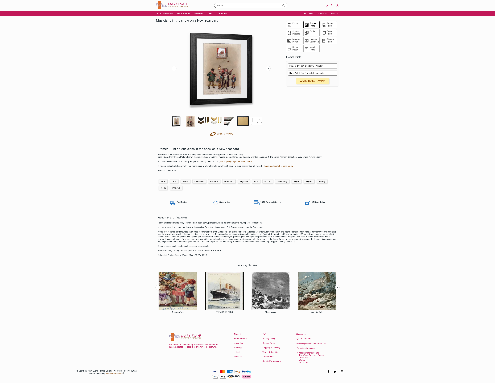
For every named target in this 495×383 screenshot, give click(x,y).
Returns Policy (269, 343)
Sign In (334, 13)
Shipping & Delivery (271, 347)
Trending (198, 13)
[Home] (172, 8)
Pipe (256, 181)
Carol (174, 181)
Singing (322, 181)
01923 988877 (305, 338)
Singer (296, 181)
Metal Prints (268, 356)
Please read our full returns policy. (278, 166)
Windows (176, 188)
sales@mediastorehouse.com (312, 343)
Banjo (163, 181)
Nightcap (244, 181)
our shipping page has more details (236, 161)
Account (308, 13)
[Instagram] (342, 373)
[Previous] (174, 68)
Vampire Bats (317, 312)
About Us (222, 13)
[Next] (268, 68)
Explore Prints (165, 13)
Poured (267, 181)
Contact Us (301, 334)
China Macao (271, 312)
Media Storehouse (114, 373)
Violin (163, 188)
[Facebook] (328, 373)
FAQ (264, 334)
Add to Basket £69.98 (312, 81)
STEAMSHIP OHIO (224, 312)
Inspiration (183, 13)
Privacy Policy (268, 338)
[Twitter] (335, 373)
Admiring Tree (178, 312)
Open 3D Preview (225, 134)
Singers (309, 181)
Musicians (229, 181)
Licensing (322, 13)
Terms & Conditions (271, 352)
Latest (210, 13)
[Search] (283, 5)
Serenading (282, 181)
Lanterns (214, 181)
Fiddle (185, 181)
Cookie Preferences (271, 361)
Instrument (199, 181)
